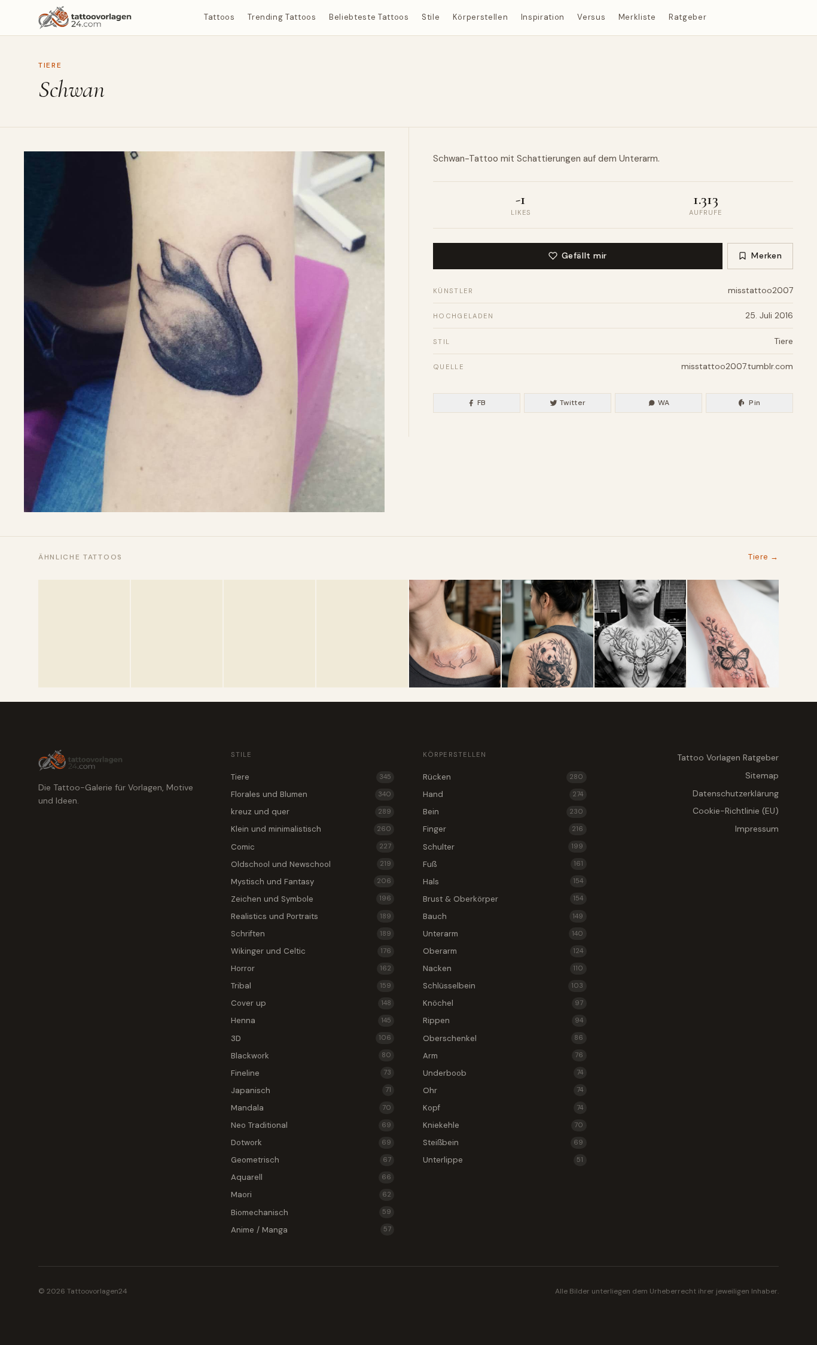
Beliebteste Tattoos (368, 17)
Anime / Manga (311, 1230)
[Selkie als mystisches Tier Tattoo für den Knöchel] (269, 633)
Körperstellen (480, 17)
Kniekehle (503, 1125)
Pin (754, 402)
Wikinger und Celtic (311, 951)
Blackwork (311, 1056)
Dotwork (311, 1142)
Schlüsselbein (503, 986)
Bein (503, 812)
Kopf (503, 1108)
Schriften (311, 934)
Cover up (311, 1003)
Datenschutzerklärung (736, 793)
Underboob (503, 1073)
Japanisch (311, 1090)
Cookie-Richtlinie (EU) (736, 810)
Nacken (503, 968)
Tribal (311, 986)
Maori (311, 1194)
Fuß (503, 864)
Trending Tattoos (282, 17)
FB (481, 402)
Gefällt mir (584, 255)
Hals (503, 882)
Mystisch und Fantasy (311, 882)
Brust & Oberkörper (503, 899)
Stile (431, 17)
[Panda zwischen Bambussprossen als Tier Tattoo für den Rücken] (547, 633)
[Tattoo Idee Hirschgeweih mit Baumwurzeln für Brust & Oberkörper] (640, 633)
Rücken (503, 777)
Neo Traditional (311, 1125)
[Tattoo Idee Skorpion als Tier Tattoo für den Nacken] (176, 633)
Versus (591, 17)
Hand (503, 794)
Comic (311, 847)
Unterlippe (503, 1160)
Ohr (503, 1090)
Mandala (311, 1108)
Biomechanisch (311, 1212)
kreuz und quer (311, 812)
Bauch (503, 916)
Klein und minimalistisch (311, 829)
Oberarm (503, 951)
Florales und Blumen (311, 794)
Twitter (573, 402)
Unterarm (638, 159)
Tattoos (219, 17)
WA (664, 402)
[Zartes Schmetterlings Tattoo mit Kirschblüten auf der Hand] (733, 633)
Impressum (757, 828)
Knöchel (503, 1003)
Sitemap (762, 775)
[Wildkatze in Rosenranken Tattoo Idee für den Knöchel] (84, 633)
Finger (503, 829)
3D (311, 1038)
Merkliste (637, 17)
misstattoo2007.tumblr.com (737, 366)
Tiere (50, 65)
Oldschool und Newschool (311, 864)
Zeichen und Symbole (311, 899)
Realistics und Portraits (311, 916)
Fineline (311, 1073)
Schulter (503, 847)
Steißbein (503, 1142)
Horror (311, 968)
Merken (766, 255)
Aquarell (311, 1177)
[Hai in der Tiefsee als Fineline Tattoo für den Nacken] (362, 633)
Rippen (503, 1020)
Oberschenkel (503, 1038)
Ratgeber (687, 17)
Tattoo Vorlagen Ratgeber (728, 757)
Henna (311, 1020)
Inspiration (543, 17)
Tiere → (763, 557)
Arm (503, 1056)
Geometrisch (311, 1160)
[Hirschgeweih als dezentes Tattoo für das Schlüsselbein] (455, 633)
